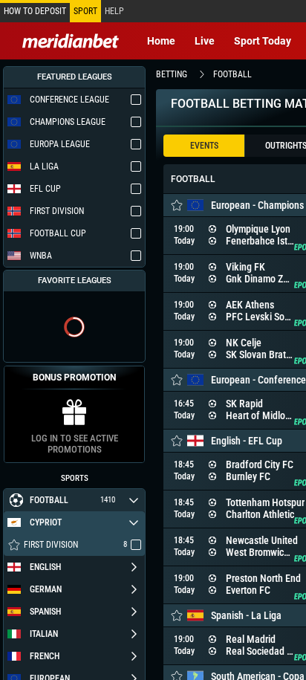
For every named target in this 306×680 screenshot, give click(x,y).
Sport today (262, 41)
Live (205, 41)
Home (161, 41)
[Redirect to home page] (70, 40)
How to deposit (35, 11)
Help (114, 11)
